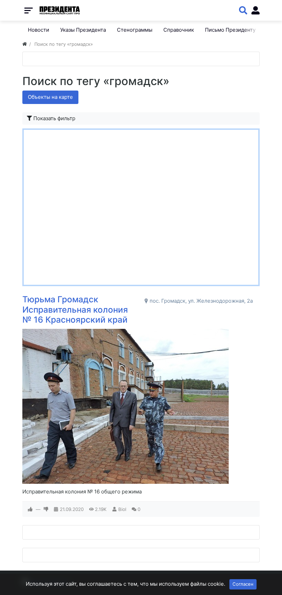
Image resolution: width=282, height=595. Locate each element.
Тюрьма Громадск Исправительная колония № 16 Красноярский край (75, 309)
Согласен (242, 584)
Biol (122, 509)
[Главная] (24, 44)
